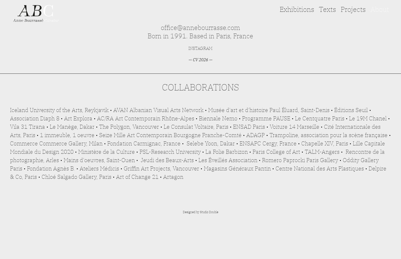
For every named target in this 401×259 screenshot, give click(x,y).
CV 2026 (200, 59)
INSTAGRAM (200, 48)
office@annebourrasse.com (200, 27)
